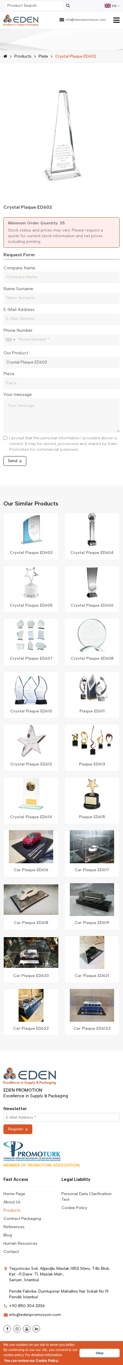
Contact (11, 1251)
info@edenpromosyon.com (86, 20)
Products (22, 56)
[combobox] (10, 339)
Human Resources (20, 1243)
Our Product (15, 353)
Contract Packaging (22, 1218)
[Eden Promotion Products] (20, 20)
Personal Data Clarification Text (86, 1196)
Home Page (14, 1193)
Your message (17, 394)
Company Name (19, 268)
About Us (12, 1202)
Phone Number (17, 330)
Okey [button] (100, 1353)
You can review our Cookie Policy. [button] (31, 1361)
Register (15, 1129)
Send (12, 460)
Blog (7, 1235)
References (14, 1226)
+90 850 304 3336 (27, 1305)
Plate (43, 56)
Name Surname (18, 288)
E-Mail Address (19, 309)
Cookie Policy (74, 1207)
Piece (8, 373)
